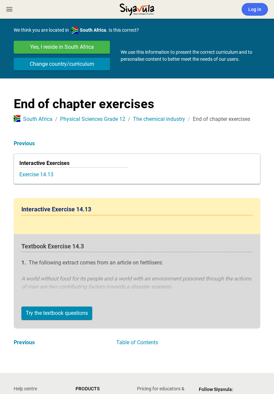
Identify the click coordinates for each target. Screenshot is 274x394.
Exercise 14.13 (36, 174)
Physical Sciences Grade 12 (92, 119)
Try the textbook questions (57, 313)
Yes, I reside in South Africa (62, 47)
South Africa (37, 119)
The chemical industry (159, 119)
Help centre (25, 388)
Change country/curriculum (62, 64)
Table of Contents (137, 342)
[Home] (137, 9)
